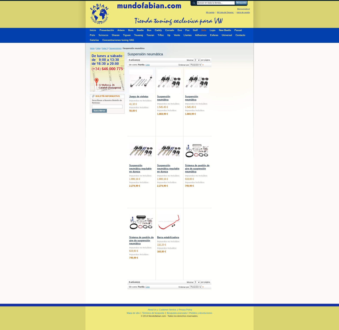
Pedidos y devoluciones (200, 313)
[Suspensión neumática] (169, 81)
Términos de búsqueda (153, 313)
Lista (147, 65)
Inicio (92, 48)
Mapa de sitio (133, 313)
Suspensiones (115, 48)
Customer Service (167, 309)
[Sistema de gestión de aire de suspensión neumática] (197, 150)
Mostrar (190, 60)
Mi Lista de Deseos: (225, 12)
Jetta (98, 48)
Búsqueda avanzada (177, 313)
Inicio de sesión (243, 12)
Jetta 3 (105, 48)
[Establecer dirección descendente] (203, 65)
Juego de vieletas (138, 96)
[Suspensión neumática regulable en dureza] (141, 150)
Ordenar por (184, 65)
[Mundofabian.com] (99, 13)
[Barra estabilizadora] (169, 222)
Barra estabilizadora (168, 237)
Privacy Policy (185, 309)
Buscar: (195, 3)
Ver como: (133, 65)
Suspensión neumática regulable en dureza (140, 168)
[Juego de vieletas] (141, 81)
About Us (152, 309)
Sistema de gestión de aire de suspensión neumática (197, 168)
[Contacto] (107, 53)
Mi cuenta (210, 12)
